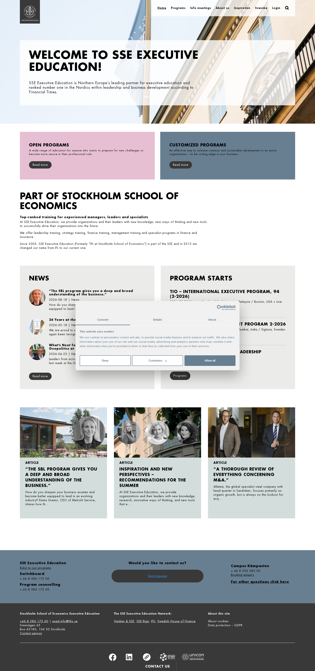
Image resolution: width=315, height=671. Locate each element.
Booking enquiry (242, 574)
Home (162, 8)
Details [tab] (157, 319)
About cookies (218, 621)
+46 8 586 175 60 (34, 621)
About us (222, 8)
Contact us (157, 666)
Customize (155, 360)
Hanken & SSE (124, 621)
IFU (153, 621)
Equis (167, 657)
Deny (105, 360)
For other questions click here (260, 582)
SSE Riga (143, 621)
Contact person (31, 633)
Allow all (210, 360)
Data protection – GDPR (225, 625)
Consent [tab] (102, 319)
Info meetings (200, 8)
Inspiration (242, 8)
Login (276, 8)
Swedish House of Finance (177, 621)
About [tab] (212, 319)
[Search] (287, 8)
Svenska (261, 8)
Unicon (193, 657)
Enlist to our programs (35, 568)
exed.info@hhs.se (65, 621)
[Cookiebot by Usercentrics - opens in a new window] (220, 307)
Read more (40, 376)
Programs (178, 8)
